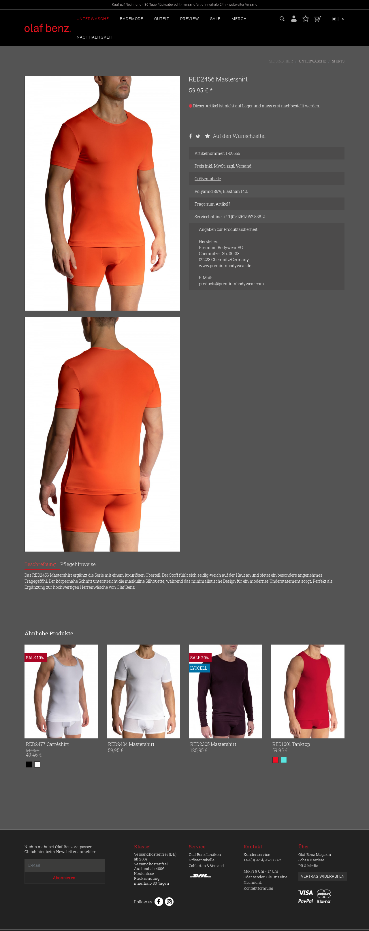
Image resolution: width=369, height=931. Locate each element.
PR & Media (308, 865)
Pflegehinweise (78, 564)
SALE (215, 18)
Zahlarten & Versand (206, 865)
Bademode (131, 18)
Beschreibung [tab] (40, 564)
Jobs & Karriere (311, 859)
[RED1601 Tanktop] (279, 691)
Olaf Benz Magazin (314, 854)
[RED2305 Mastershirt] (197, 691)
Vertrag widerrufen (322, 876)
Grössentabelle (201, 859)
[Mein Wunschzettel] (306, 18)
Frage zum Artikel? (212, 204)
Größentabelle (208, 178)
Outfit (161, 18)
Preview (189, 18)
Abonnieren (64, 877)
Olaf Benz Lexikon (205, 854)
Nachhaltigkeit (95, 37)
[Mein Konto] (294, 18)
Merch (239, 18)
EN (342, 19)
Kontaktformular (258, 888)
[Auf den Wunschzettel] (92, 732)
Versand (243, 166)
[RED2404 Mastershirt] (114, 691)
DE (335, 19)
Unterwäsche (93, 18)
